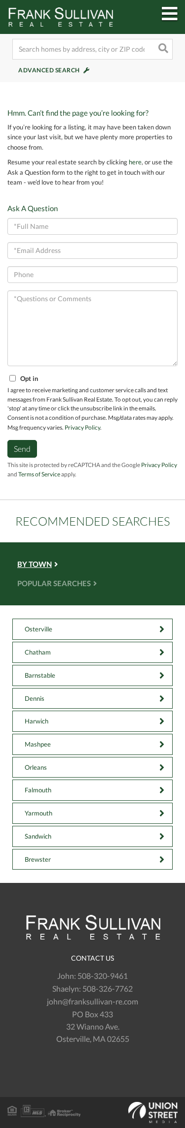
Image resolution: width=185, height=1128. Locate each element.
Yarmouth (38, 813)
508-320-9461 (102, 975)
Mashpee (38, 744)
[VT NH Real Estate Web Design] (92, 1113)
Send (22, 448)
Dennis (34, 698)
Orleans (36, 767)
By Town (34, 564)
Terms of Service (39, 474)
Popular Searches (54, 583)
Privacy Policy (82, 427)
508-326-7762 (107, 988)
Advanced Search (49, 70)
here (135, 162)
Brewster (38, 859)
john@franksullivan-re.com (92, 1001)
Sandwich (38, 836)
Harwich (36, 721)
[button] (162, 49)
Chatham (38, 652)
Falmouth (38, 790)
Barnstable (40, 675)
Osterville (38, 629)
